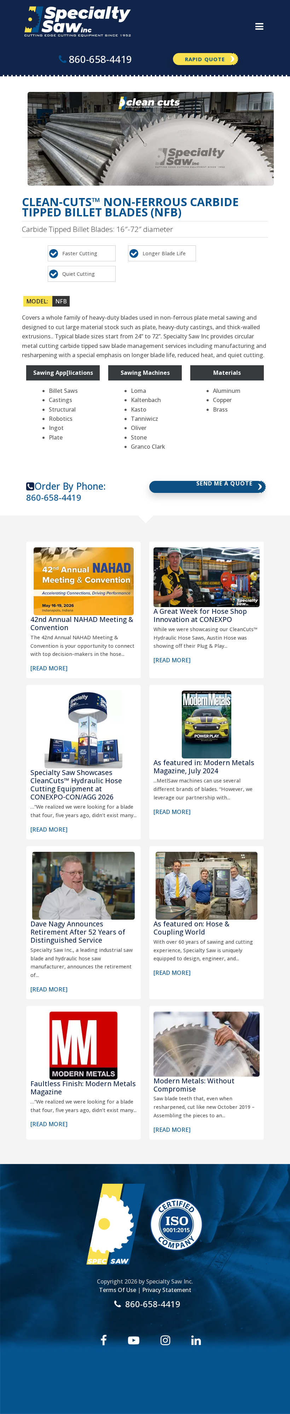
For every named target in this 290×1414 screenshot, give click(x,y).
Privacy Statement (166, 1290)
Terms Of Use (117, 1290)
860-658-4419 (53, 497)
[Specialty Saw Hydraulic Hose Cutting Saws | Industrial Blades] (77, 21)
